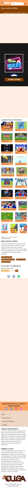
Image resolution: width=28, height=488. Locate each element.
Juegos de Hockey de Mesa (8, 259)
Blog (3, 414)
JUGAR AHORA (14, 79)
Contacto (4, 425)
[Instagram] (21, 408)
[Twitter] (8, 276)
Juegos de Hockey (21, 259)
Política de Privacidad (8, 421)
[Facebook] (13, 276)
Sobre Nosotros (6, 418)
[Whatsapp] (18, 276)
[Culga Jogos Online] (14, 478)
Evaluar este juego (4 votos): (7, 268)
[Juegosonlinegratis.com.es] (6, 2)
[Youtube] (16, 408)
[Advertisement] (14, 28)
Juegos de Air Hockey (7, 257)
